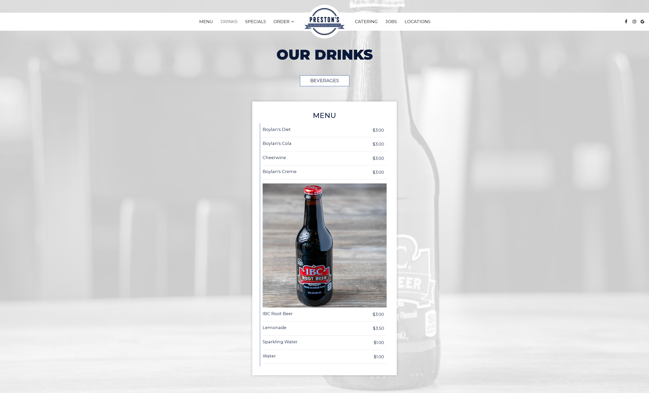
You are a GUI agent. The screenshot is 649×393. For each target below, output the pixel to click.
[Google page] (642, 22)
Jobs (391, 21)
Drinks (229, 21)
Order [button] (282, 21)
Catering (366, 21)
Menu (206, 21)
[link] (324, 22)
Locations (417, 21)
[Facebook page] (626, 22)
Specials (255, 21)
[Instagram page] (634, 22)
